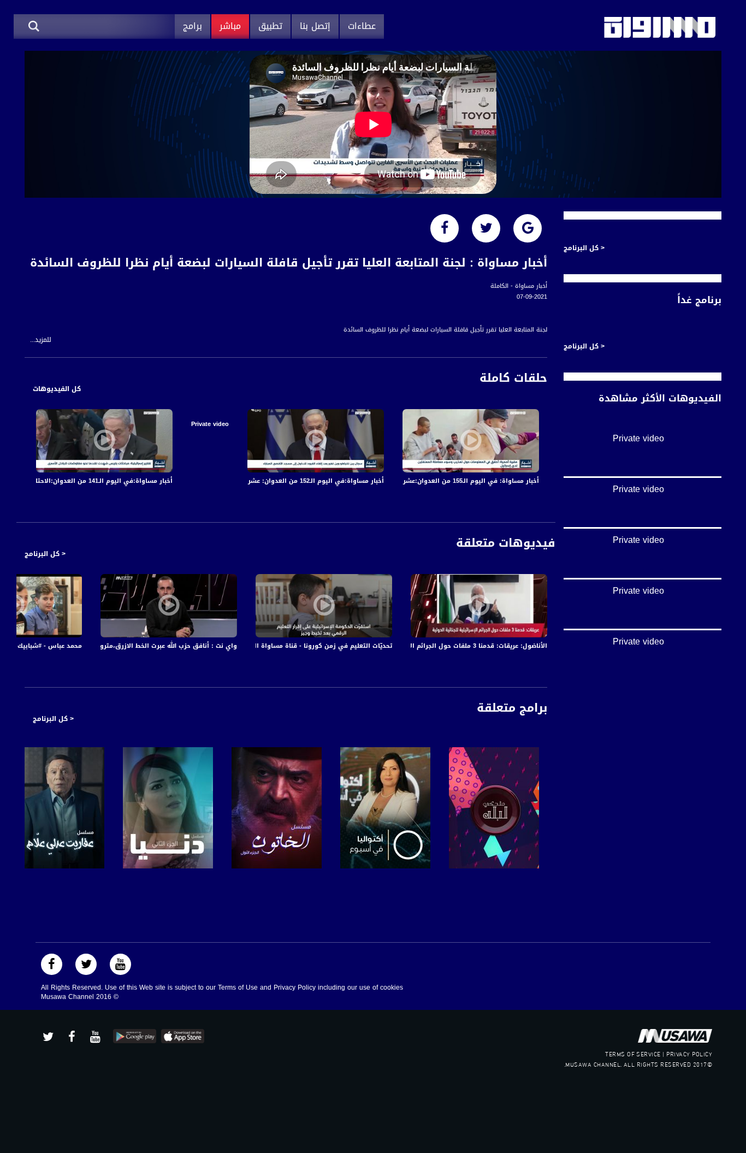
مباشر (230, 25)
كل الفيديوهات (57, 389)
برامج (192, 25)
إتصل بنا (315, 25)
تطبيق (270, 25)
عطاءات (362, 25)
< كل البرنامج (45, 554)
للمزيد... (40, 340)
